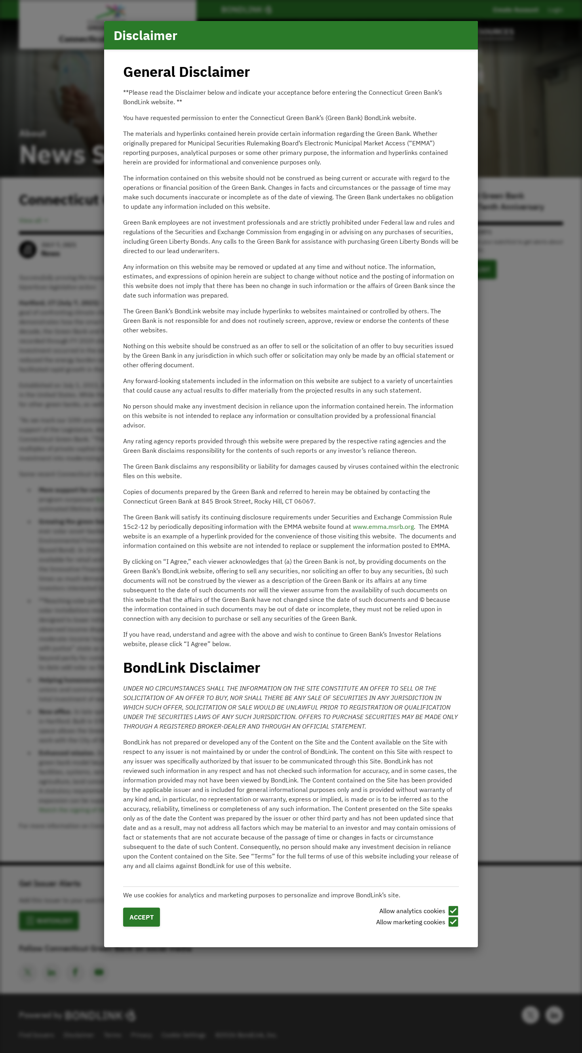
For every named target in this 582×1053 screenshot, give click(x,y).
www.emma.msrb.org (383, 526)
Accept (141, 917)
